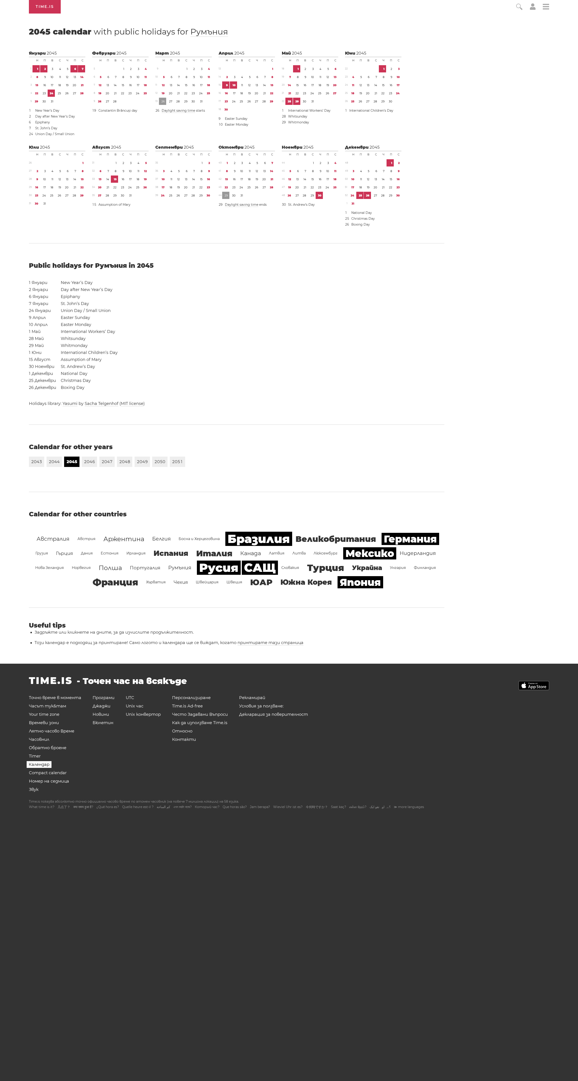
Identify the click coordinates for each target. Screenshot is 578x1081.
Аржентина (123, 539)
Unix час (134, 706)
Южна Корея (306, 582)
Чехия (181, 582)
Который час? (207, 807)
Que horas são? (235, 807)
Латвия (276, 553)
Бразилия (259, 539)
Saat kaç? (338, 807)
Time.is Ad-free (187, 706)
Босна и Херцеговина (199, 539)
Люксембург (326, 553)
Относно (182, 731)
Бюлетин (103, 722)
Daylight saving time (178, 111)
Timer (35, 756)
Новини (101, 714)
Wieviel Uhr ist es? (288, 807)
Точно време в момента (55, 697)
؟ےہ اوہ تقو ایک (380, 807)
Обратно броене (47, 747)
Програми (103, 697)
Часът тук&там (47, 706)
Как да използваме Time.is (199, 722)
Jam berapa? (260, 807)
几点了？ (64, 807)
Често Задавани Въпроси (200, 714)
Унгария (398, 568)
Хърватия (156, 582)
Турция (325, 567)
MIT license (132, 403)
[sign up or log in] (533, 8)
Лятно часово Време (51, 731)
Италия (214, 553)
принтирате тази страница (270, 642)
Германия (410, 539)
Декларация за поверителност (273, 714)
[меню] (546, 7)
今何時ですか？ (317, 807)
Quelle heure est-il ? (138, 807)
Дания (87, 553)
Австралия (53, 539)
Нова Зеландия (49, 568)
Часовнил (39, 739)
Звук (33, 789)
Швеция (234, 582)
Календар (39, 764)
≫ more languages (409, 807)
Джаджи (101, 706)
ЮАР (261, 582)
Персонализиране (191, 697)
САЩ (260, 568)
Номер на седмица (49, 781)
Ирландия (136, 553)
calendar (128, 32)
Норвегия (81, 568)
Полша (110, 568)
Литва (299, 553)
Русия (218, 568)
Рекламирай (252, 697)
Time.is (45, 7)
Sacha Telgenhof (101, 403)
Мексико (369, 553)
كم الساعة (163, 807)
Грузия (41, 553)
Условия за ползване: (261, 706)
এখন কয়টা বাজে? (182, 807)
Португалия (145, 568)
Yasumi (70, 403)
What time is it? (41, 807)
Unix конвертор (143, 714)
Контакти (184, 739)
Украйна (367, 568)
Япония (360, 582)
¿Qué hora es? (107, 807)
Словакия (290, 568)
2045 (52, 53)
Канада (250, 553)
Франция (115, 582)
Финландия (425, 568)
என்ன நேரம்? (357, 807)
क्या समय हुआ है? (83, 807)
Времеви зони (44, 722)
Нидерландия (418, 553)
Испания (171, 553)
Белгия (161, 539)
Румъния (209, 32)
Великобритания (336, 539)
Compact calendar (48, 772)
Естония (110, 553)
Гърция (64, 553)
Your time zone (44, 714)
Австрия (86, 539)
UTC (130, 697)
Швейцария (207, 582)
